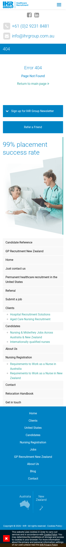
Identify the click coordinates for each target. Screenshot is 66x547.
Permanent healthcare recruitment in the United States (31, 279)
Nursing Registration (19, 357)
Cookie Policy (50, 534)
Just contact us (15, 268)
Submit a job (14, 299)
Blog (33, 471)
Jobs (33, 449)
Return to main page (32, 84)
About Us (11, 349)
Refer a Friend (33, 127)
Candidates (13, 326)
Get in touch (13, 402)
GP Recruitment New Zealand (24, 251)
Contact (11, 385)
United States (33, 427)
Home (9, 260)
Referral (11, 290)
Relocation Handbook (19, 393)
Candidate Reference (19, 242)
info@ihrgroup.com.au (33, 36)
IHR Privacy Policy (49, 545)
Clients (10, 308)
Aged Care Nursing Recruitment (30, 319)
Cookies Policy (54, 526)
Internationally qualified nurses (30, 342)
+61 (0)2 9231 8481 (30, 26)
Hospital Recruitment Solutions (30, 314)
